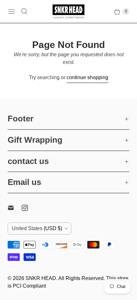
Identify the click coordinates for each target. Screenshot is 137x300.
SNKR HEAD (40, 278)
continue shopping (87, 77)
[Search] (24, 11)
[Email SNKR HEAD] (15, 208)
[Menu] (11, 11)
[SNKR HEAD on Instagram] (29, 208)
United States (37, 228)
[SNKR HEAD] (68, 11)
